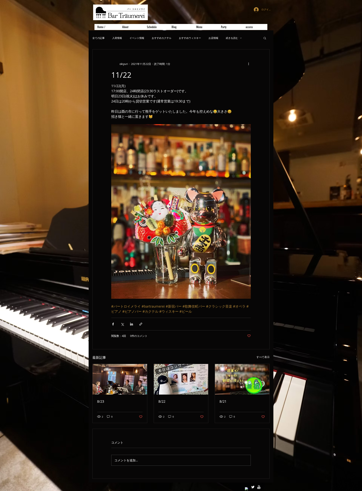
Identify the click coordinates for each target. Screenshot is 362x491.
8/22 (161, 401)
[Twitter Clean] (253, 487)
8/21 (222, 401)
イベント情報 (137, 38)
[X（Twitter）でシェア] (122, 324)
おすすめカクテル (161, 38)
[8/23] (120, 379)
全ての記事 (98, 38)
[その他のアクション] (248, 64)
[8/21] (242, 379)
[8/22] (181, 379)
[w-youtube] (259, 487)
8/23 (100, 401)
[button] (265, 37)
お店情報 (213, 38)
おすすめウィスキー (190, 38)
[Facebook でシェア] (113, 324)
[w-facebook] (247, 489)
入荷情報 (117, 38)
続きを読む (232, 38)
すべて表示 (263, 357)
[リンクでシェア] (141, 324)
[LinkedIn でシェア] (131, 324)
